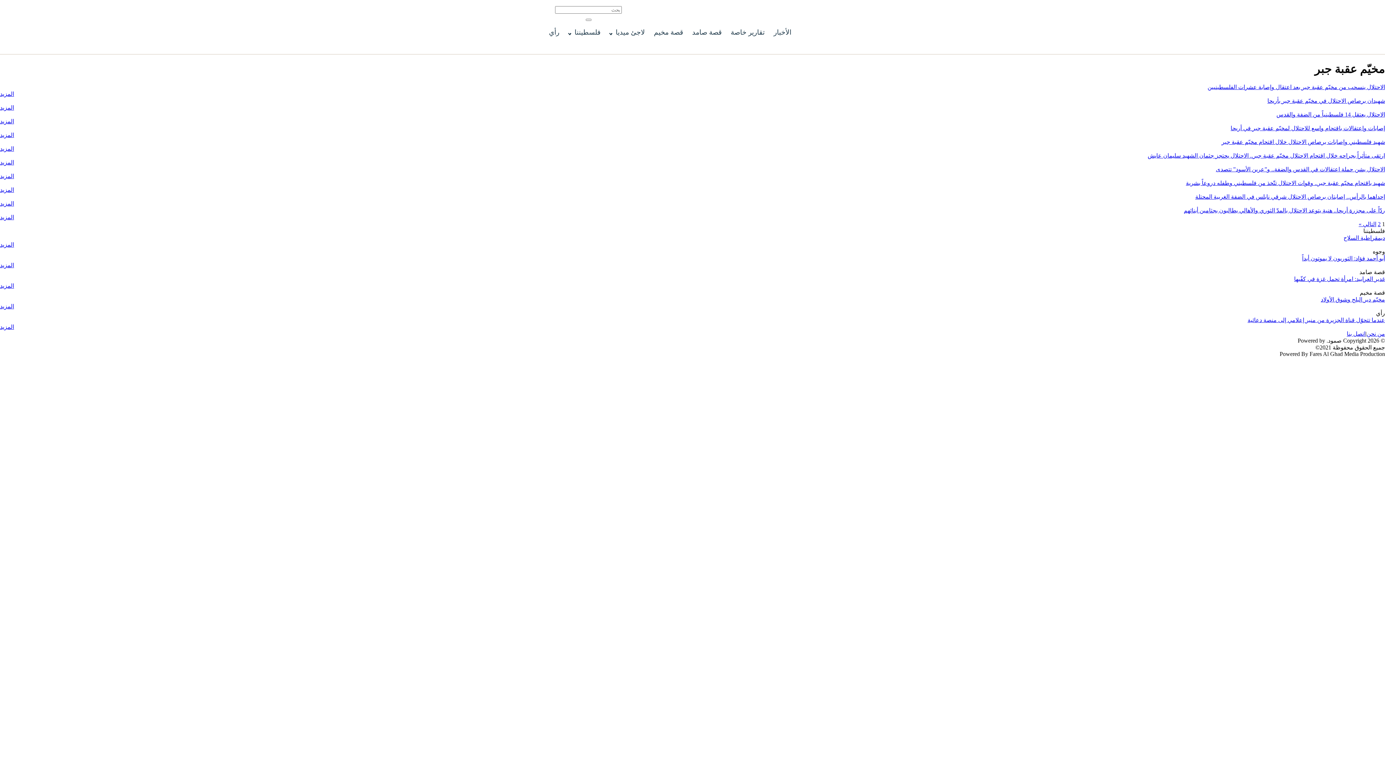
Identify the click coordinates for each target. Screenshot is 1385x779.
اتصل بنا (1356, 334)
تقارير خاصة (748, 32)
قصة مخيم (668, 32)
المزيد (7, 94)
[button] (589, 20)
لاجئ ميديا (630, 32)
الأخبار (782, 32)
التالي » (1367, 224)
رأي (554, 32)
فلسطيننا (588, 32)
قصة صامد (707, 32)
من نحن (1376, 334)
